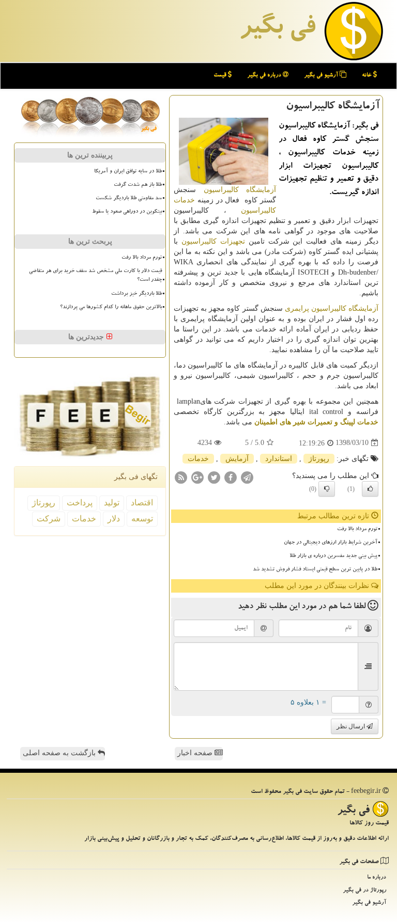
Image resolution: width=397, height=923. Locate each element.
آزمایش (237, 459)
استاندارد (278, 459)
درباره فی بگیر (265, 75)
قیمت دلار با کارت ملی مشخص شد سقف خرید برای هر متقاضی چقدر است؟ (95, 275)
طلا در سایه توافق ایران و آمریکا (128, 172)
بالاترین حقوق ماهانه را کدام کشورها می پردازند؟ (111, 308)
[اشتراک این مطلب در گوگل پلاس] (197, 477)
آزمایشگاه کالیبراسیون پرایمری (331, 308)
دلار (114, 518)
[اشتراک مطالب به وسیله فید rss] (181, 477)
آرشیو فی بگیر (322, 75)
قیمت (220, 75)
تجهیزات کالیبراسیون (213, 241)
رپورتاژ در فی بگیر (364, 890)
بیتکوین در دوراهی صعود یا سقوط (127, 212)
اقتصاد (142, 502)
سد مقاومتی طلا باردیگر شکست (129, 199)
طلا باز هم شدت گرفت (138, 185)
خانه (367, 75)
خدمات (198, 459)
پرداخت (80, 502)
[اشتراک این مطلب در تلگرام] (247, 477)
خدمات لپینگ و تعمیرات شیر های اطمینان (316, 422)
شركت (48, 518)
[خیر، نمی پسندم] (326, 489)
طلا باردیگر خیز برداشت (136, 294)
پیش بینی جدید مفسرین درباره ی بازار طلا (333, 556)
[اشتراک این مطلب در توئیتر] (214, 477)
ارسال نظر (352, 726)
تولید (111, 502)
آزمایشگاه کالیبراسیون (240, 190)
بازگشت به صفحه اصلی (60, 753)
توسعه (142, 518)
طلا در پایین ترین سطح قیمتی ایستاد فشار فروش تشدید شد (315, 570)
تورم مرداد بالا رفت (357, 530)
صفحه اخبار (196, 753)
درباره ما (376, 877)
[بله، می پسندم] (370, 489)
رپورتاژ (319, 459)
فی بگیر (277, 29)
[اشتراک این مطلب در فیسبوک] (230, 477)
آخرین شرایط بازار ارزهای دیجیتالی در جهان (330, 543)
